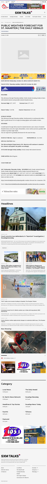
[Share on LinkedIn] (45, 35)
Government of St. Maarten (23, 477)
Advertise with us (5, 469)
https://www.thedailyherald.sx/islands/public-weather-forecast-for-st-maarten (25, 184)
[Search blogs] (41, 2)
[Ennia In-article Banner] (23, 191)
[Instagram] (43, 1)
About (2, 467)
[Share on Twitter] (43, 35)
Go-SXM (45, 16)
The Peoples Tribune (36, 16)
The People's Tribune (21, 475)
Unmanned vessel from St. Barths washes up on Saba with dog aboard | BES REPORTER (20, 311)
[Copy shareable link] (39, 35)
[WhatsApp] (45, 1)
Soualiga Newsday (14, 16)
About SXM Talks (7, 2)
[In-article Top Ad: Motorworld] (23, 76)
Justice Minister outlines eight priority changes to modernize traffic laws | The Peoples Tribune (23, 321)
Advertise (2, 1)
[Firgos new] (39, 367)
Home (2, 22)
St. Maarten (3, 471)
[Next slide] (45, 329)
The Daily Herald (4, 16)
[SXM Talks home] (23, 12)
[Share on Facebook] (41, 35)
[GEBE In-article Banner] (23, 89)
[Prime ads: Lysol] (8, 367)
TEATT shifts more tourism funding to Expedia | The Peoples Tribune (18, 301)
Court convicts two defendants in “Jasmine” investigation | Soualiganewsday (22, 237)
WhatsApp (34, 471)
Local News (19, 467)
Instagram (34, 469)
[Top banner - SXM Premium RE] (23, 6)
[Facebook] (42, 1)
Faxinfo (21, 16)
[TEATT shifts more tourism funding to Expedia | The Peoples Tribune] (23, 286)
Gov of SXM (27, 16)
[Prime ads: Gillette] (23, 367)
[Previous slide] (43, 329)
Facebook (34, 467)
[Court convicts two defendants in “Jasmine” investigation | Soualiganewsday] (23, 219)
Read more (5, 247)
